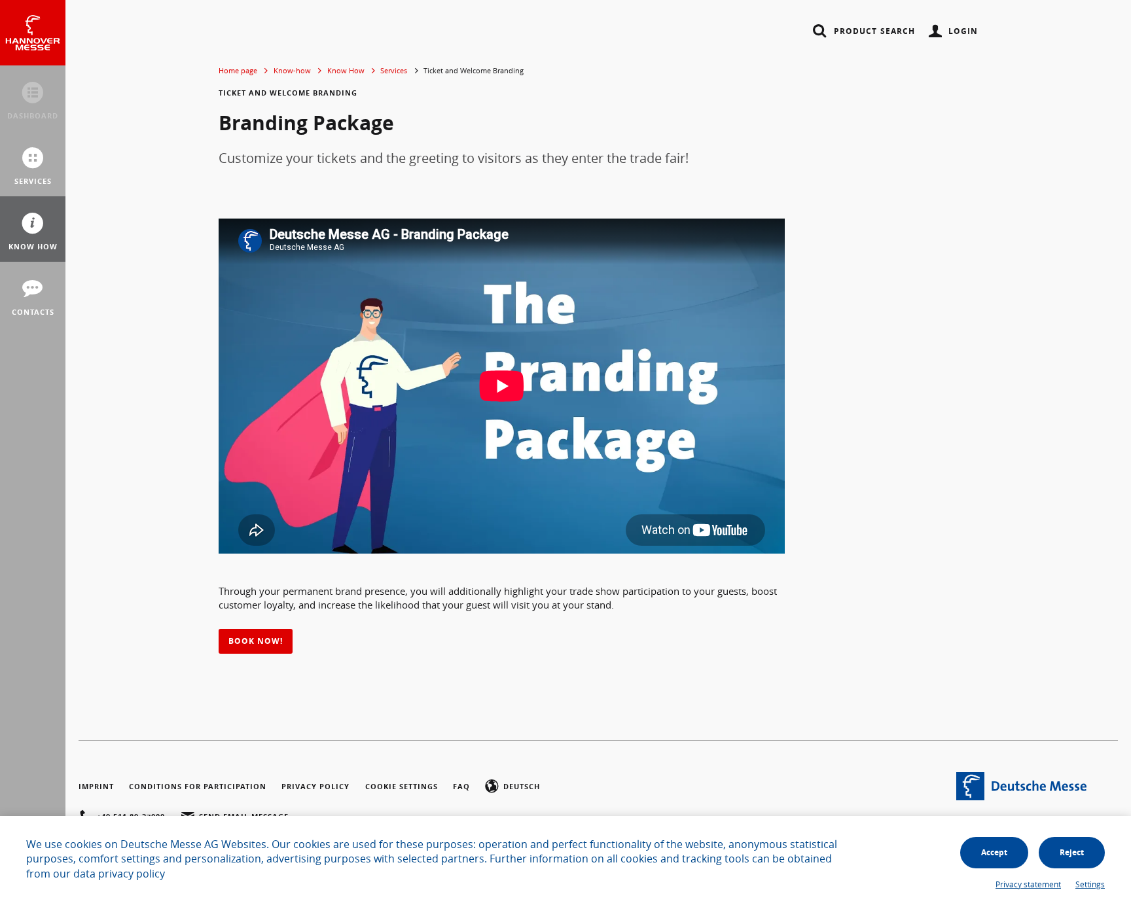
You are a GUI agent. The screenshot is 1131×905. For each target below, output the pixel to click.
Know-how (292, 70)
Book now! (255, 641)
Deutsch (521, 786)
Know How (346, 70)
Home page (238, 70)
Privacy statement (1028, 884)
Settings (1090, 884)
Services (393, 70)
